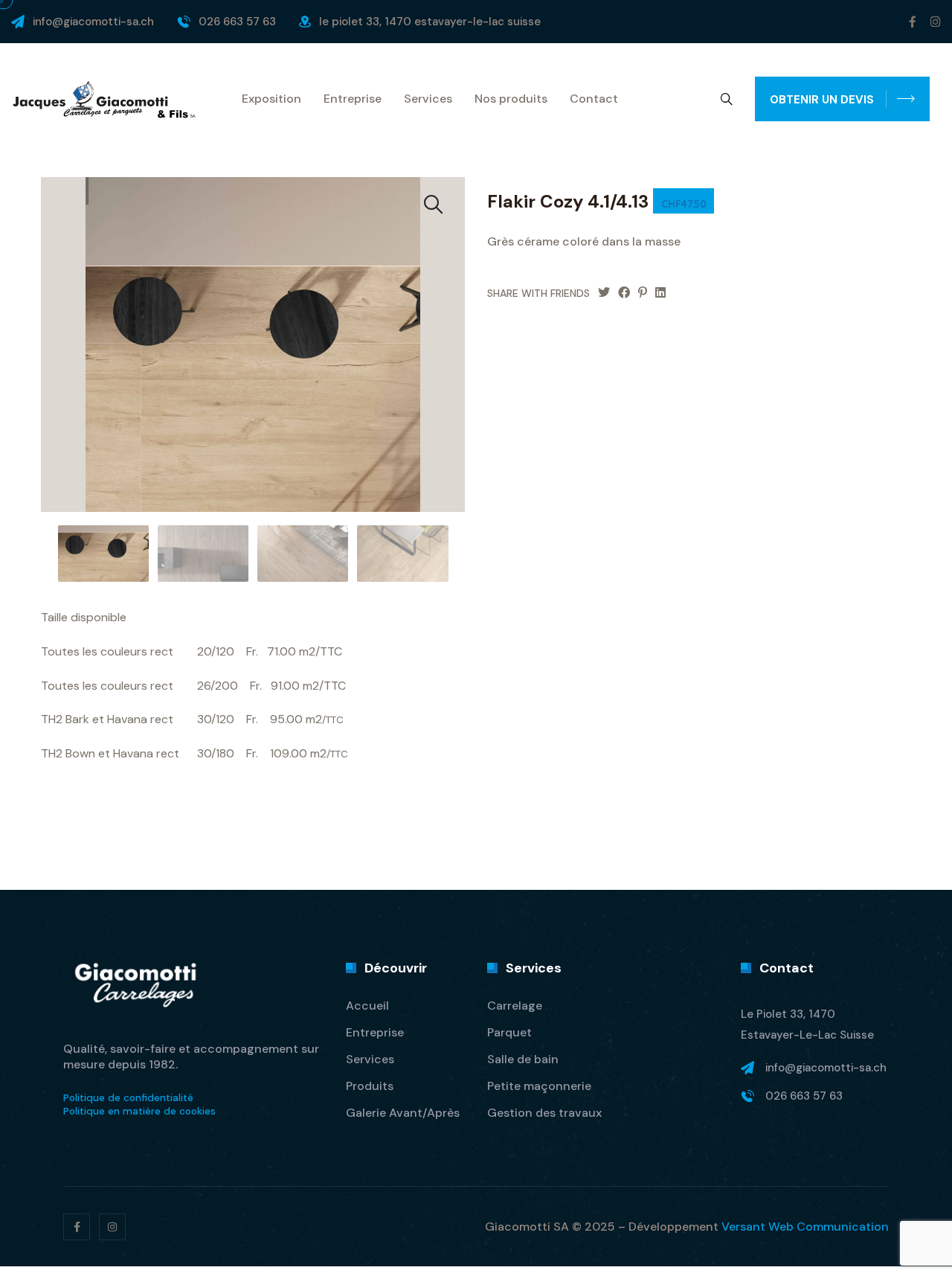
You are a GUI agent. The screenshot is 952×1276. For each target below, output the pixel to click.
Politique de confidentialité (128, 1097)
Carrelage (514, 1005)
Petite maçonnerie (539, 1086)
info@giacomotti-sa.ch (93, 21)
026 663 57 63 (237, 21)
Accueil (367, 1005)
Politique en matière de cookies (139, 1111)
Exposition (271, 99)
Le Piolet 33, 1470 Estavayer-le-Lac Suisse (430, 21)
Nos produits (511, 99)
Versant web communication (805, 1226)
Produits (369, 1086)
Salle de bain (523, 1059)
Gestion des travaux (544, 1112)
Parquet (509, 1032)
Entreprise (353, 99)
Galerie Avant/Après (403, 1112)
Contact (594, 99)
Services (428, 99)
